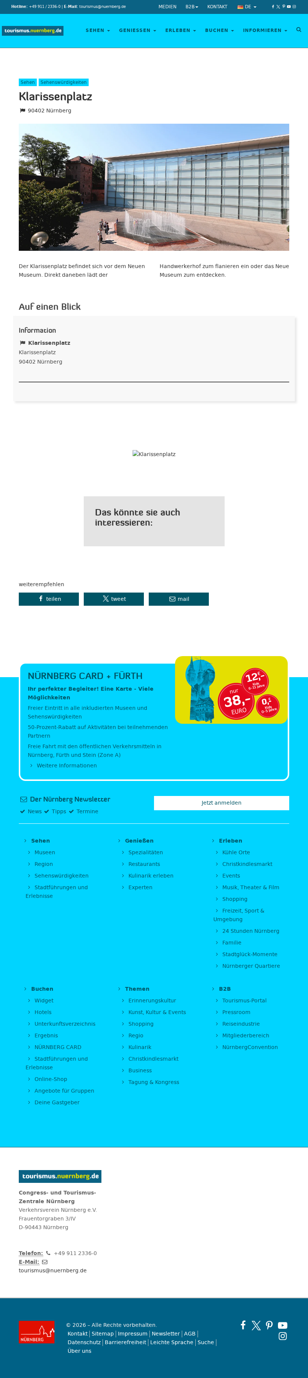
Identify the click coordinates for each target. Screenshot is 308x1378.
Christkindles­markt (152, 1059)
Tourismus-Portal (244, 1000)
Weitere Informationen (66, 766)
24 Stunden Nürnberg (250, 931)
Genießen (135, 30)
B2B (190, 6)
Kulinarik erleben (150, 876)
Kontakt (217, 6)
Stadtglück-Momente (249, 954)
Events (230, 876)
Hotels (42, 1012)
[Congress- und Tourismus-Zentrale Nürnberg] (32, 31)
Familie (231, 943)
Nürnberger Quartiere (250, 966)
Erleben (178, 30)
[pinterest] (283, 7)
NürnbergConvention (249, 1047)
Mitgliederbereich (245, 1035)
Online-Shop (50, 1079)
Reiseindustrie (240, 1024)
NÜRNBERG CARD (57, 1047)
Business (139, 1070)
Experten (139, 887)
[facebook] (273, 7)
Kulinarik (139, 1047)
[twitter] (278, 7)
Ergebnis (45, 1035)
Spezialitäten (145, 852)
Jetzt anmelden (222, 803)
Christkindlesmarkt (246, 864)
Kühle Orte (235, 852)
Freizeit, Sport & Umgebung (238, 915)
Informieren (263, 30)
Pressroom (236, 1012)
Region (43, 864)
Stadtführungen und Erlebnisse (57, 891)
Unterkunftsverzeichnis (64, 1024)
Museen (44, 852)
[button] (49, 599)
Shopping (234, 899)
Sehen (96, 30)
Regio (135, 1035)
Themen (136, 989)
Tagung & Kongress (153, 1082)
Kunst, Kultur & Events (156, 1012)
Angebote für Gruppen (63, 1091)
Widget (43, 1000)
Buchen (217, 30)
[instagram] (294, 7)
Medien (168, 6)
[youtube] (288, 7)
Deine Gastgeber (56, 1102)
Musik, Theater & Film (250, 887)
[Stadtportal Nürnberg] (36, 1332)
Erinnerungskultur (151, 1000)
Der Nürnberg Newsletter (69, 799)
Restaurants (143, 864)
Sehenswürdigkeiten (61, 876)
